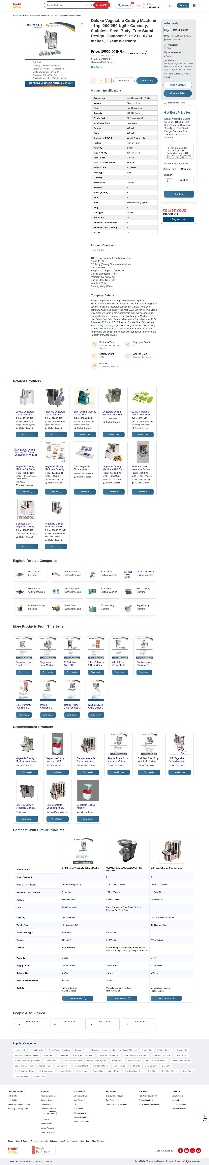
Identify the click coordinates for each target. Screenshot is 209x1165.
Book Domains (79, 1100)
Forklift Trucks (37, 1050)
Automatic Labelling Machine (28, 1060)
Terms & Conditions (43, 1161)
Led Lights (135, 1066)
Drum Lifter (147, 1050)
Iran (87, 1141)
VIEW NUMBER (177, 85)
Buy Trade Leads (112, 1100)
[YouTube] (198, 1150)
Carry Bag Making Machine (124, 1050)
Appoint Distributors (81, 1122)
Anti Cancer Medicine (24, 1071)
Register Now (179, 219)
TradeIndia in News (48, 1109)
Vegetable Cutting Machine (70, 15)
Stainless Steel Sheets (156, 1060)
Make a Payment (47, 1128)
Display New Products (114, 1096)
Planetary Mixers (100, 1066)
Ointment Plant (81, 1066)
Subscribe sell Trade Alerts (149, 1104)
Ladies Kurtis (119, 1066)
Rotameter (48, 1055)
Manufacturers (177, 1096)
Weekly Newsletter (48, 1132)
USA (82, 1141)
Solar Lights (82, 1071)
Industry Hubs (177, 1100)
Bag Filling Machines (24, 1066)
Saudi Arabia (72, 1141)
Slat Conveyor (63, 1066)
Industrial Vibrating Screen (26, 1055)
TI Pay (76, 1104)
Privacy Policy (26, 1161)
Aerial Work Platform (72, 1060)
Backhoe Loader (99, 1050)
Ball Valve (166, 1066)
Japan (10, 1141)
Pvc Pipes (152, 1071)
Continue (178, 194)
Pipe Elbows (39, 1076)
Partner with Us (46, 1124)
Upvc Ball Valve (21, 1076)
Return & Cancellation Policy (19, 1104)
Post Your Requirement (148, 1096)
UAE (63, 1141)
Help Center (12, 1096)
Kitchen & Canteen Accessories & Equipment (40, 15)
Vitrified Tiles (113, 1071)
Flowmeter (63, 1055)
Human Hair (20, 1050)
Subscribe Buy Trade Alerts (116, 1104)
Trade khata (78, 1109)
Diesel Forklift (52, 1060)
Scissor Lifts (182, 1050)
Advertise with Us (80, 1096)
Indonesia (54, 1141)
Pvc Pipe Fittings (169, 1071)
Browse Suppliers (146, 1100)
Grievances (13, 1161)
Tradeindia (17, 15)
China (17, 1141)
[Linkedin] (186, 1150)
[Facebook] (180, 1150)
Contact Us (45, 1120)
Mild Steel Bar (134, 1060)
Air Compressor (46, 1071)
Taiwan (25, 1141)
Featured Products (179, 1109)
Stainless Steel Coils (134, 1071)
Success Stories (47, 1100)
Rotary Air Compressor (83, 1055)
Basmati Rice (81, 1050)
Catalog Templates (81, 1117)
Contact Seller (177, 93)
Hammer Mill (181, 1055)
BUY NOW (124, 81)
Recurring (186, 169)
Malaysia (44, 1141)
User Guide (12, 1100)
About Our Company (48, 1096)
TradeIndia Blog (47, 1104)
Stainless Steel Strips (180, 1060)
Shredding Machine (161, 1055)
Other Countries (98, 1141)
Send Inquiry (147, 81)
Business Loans (80, 1113)
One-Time (171, 169)
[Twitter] (192, 1150)
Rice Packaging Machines (136, 1055)
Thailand (34, 1141)
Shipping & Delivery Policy (18, 1109)
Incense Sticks (64, 1071)
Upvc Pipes (187, 1071)
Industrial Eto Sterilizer (109, 1055)
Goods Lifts (98, 1071)
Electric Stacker (164, 1050)
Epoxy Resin (117, 1060)
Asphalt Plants (45, 1066)
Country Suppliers (179, 1104)
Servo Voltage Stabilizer (59, 1050)
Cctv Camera (151, 1066)
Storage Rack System (96, 1060)
